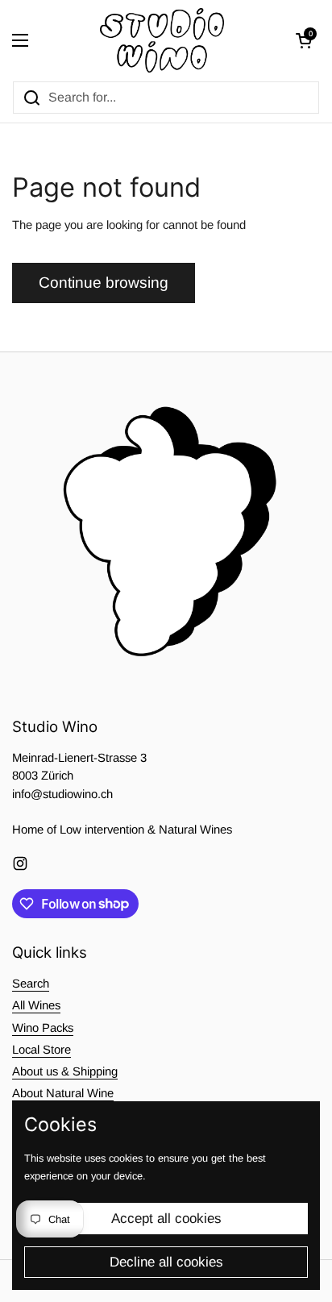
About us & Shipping (65, 1071)
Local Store (41, 1049)
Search (30, 983)
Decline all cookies (166, 1262)
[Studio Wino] (162, 40)
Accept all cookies (166, 1218)
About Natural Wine (63, 1093)
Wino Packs (42, 1027)
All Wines (36, 1005)
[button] (304, 40)
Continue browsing (103, 282)
